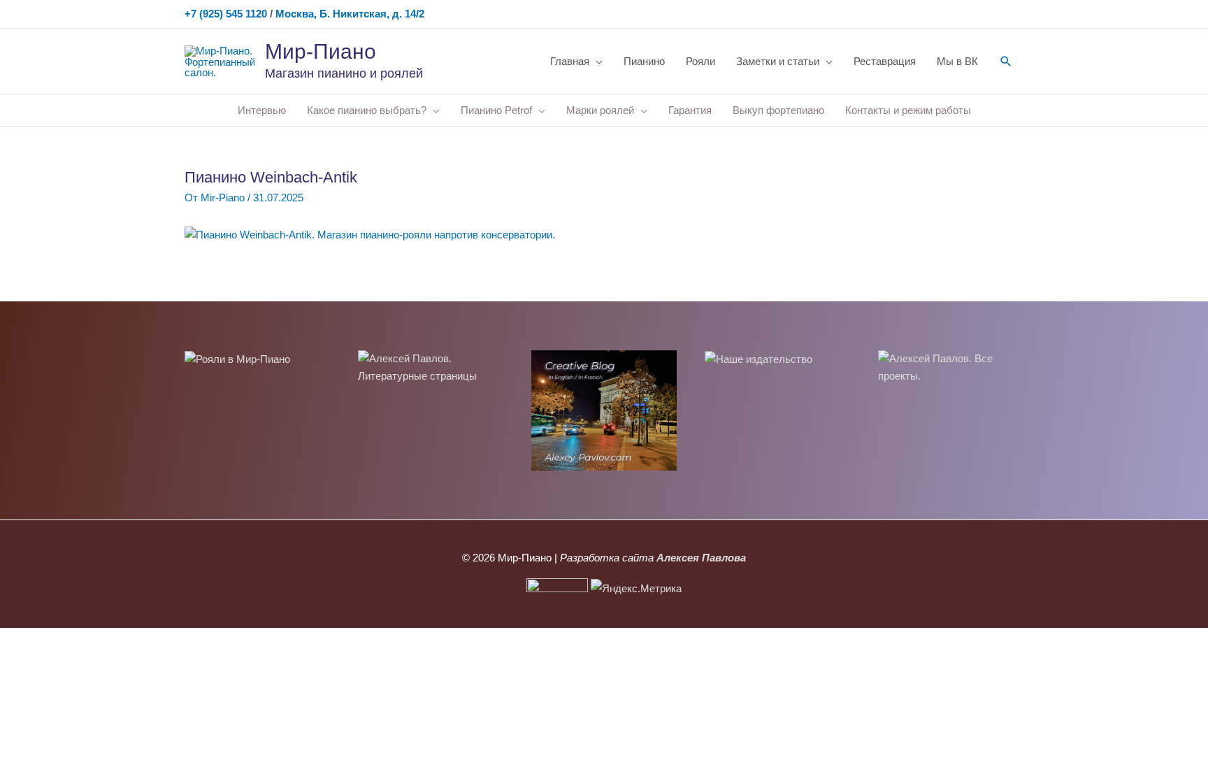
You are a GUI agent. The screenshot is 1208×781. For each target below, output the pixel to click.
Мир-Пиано (320, 51)
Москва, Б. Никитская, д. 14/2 (349, 14)
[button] (1006, 62)
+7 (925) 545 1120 (226, 14)
